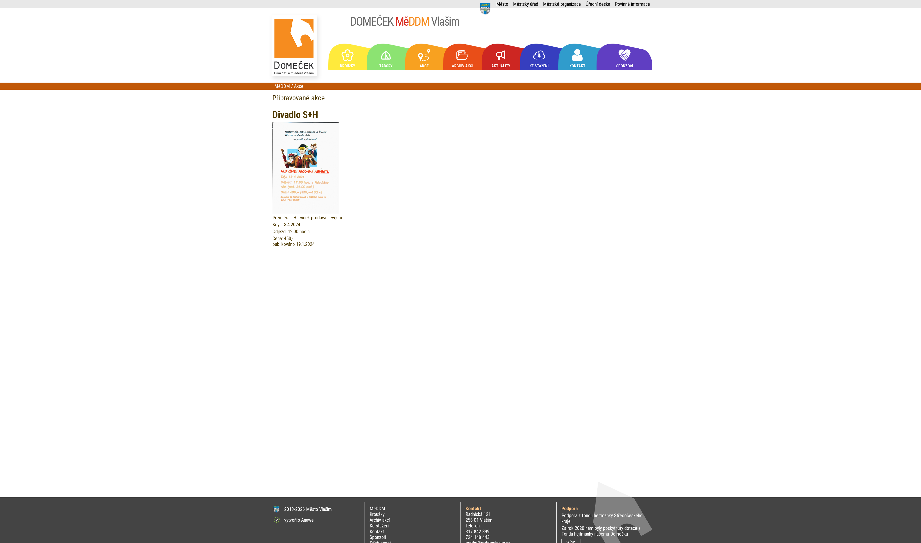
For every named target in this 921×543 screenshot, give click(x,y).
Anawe (307, 520)
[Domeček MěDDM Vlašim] (295, 48)
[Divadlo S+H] (305, 212)
